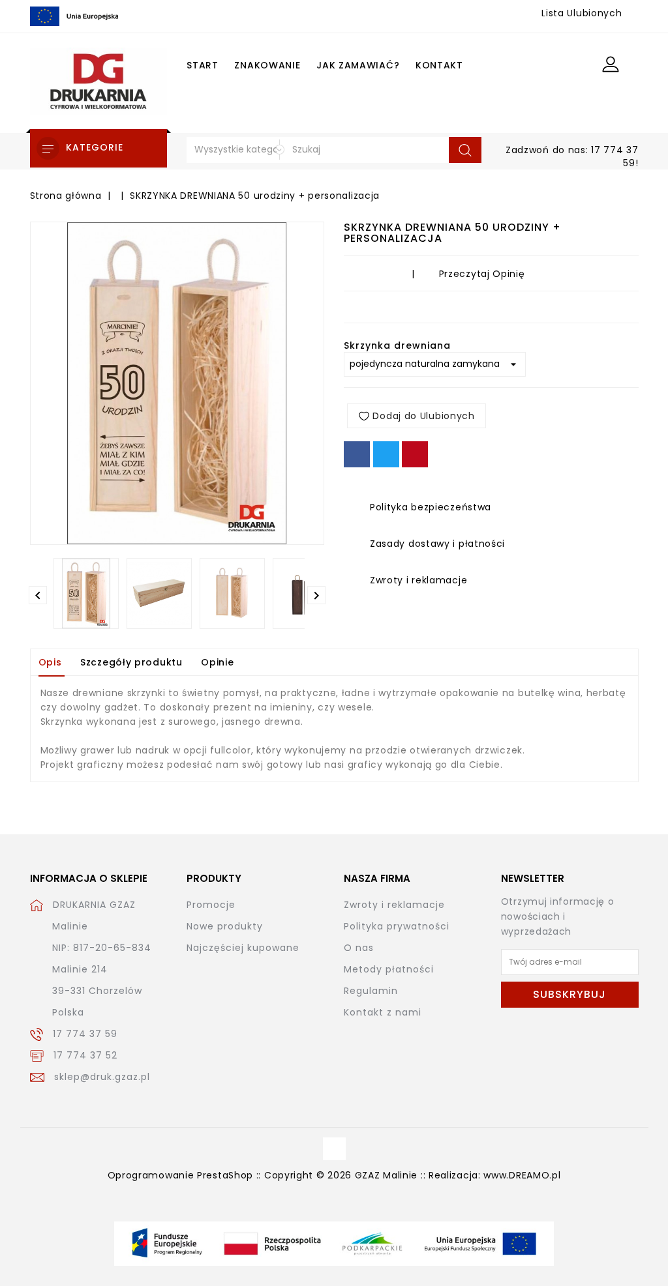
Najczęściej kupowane (243, 947)
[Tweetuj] (386, 454)
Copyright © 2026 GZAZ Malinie (341, 1175)
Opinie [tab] (217, 662)
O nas (359, 947)
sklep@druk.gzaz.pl (102, 1076)
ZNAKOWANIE (267, 65)
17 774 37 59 (85, 1033)
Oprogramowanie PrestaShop (181, 1175)
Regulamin (371, 990)
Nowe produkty (225, 926)
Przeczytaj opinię (482, 273)
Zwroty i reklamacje (394, 904)
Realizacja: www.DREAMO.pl (495, 1175)
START (203, 65)
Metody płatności (389, 969)
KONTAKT (439, 65)
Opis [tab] (50, 662)
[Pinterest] (415, 454)
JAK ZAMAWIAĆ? (357, 65)
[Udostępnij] (357, 454)
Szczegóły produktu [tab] (131, 662)
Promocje (211, 904)
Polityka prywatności (396, 926)
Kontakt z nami (382, 1012)
